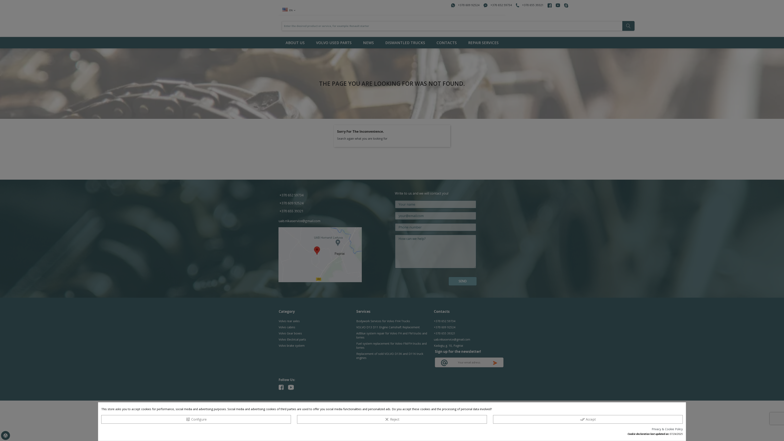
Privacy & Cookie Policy (667, 429)
